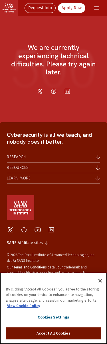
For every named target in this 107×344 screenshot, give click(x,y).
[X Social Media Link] (10, 229)
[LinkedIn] (67, 91)
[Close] (100, 280)
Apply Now (72, 7)
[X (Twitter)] (40, 91)
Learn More (19, 178)
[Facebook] (53, 91)
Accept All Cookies (53, 333)
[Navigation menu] (96, 8)
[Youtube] (37, 229)
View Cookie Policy (23, 306)
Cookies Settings (53, 317)
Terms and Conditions (30, 267)
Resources (18, 167)
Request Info (40, 7)
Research (16, 157)
